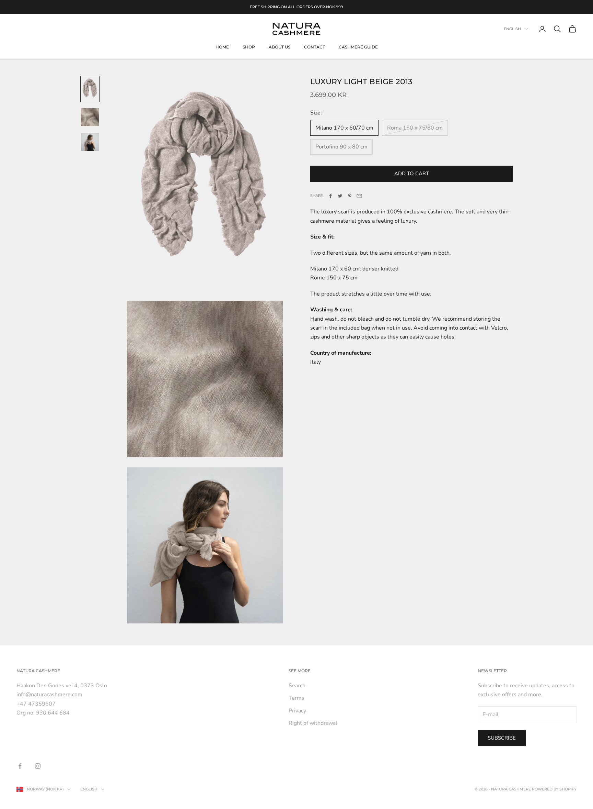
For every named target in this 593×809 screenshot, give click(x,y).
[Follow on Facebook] (19, 766)
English (512, 28)
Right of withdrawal (313, 723)
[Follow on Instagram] (37, 766)
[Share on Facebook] (330, 196)
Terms (296, 698)
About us (279, 46)
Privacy (297, 710)
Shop (249, 46)
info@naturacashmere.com (49, 694)
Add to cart (411, 173)
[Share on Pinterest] (349, 196)
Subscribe (502, 737)
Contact (314, 46)
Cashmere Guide (358, 46)
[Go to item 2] (90, 117)
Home (222, 46)
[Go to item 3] (90, 142)
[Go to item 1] (90, 89)
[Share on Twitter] (340, 196)
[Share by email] (359, 196)
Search (297, 685)
